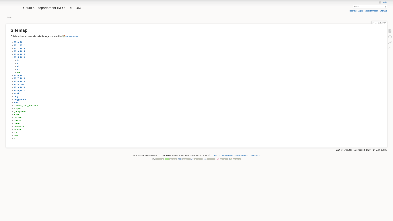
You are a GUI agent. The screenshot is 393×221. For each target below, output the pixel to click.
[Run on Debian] (222, 159)
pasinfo (17, 120)
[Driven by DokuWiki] (235, 159)
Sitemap (383, 11)
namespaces (71, 36)
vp (15, 138)
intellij (16, 114)
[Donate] (171, 159)
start (19, 72)
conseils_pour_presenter (26, 105)
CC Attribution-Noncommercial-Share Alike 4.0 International (235, 155)
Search (385, 7)
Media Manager (371, 11)
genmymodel (20, 111)
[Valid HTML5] (196, 159)
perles (17, 123)
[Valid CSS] (209, 159)
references (19, 126)
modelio (17, 117)
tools (16, 135)
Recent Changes (356, 11)
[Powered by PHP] (184, 159)
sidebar (17, 129)
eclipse (17, 108)
